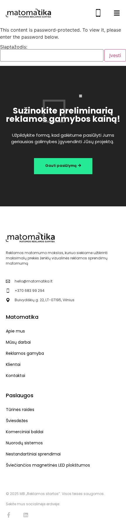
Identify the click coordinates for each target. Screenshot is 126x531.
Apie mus (15, 331)
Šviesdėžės (17, 421)
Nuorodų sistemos (24, 443)
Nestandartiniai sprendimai (33, 454)
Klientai (13, 364)
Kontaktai (15, 375)
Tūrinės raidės (20, 409)
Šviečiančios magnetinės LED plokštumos (48, 465)
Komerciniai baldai (24, 432)
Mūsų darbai (18, 342)
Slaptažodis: (13, 47)
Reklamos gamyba (25, 353)
